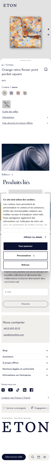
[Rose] (18, 93)
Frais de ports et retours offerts (17, 123)
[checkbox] (46, 72)
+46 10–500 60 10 (11, 328)
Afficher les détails (33, 237)
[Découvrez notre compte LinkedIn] (24, 390)
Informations (8, 117)
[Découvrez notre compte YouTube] (10, 390)
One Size (6, 104)
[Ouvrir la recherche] (32, 457)
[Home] (25, 427)
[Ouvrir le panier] (38, 457)
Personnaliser (24, 255)
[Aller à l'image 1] (48, 29)
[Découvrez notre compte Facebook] (31, 390)
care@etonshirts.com (13, 335)
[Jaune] (4, 93)
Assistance (8, 357)
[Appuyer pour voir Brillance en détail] (25, 161)
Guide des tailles (10, 112)
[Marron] (25, 93)
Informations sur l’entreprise (17, 375)
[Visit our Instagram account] (3, 390)
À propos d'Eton (11, 363)
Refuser (25, 265)
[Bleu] (11, 93)
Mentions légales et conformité (18, 369)
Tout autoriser (25, 246)
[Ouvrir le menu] (44, 457)
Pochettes (10, 65)
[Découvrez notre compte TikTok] (18, 390)
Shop (5, 351)
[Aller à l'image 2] (48, 35)
